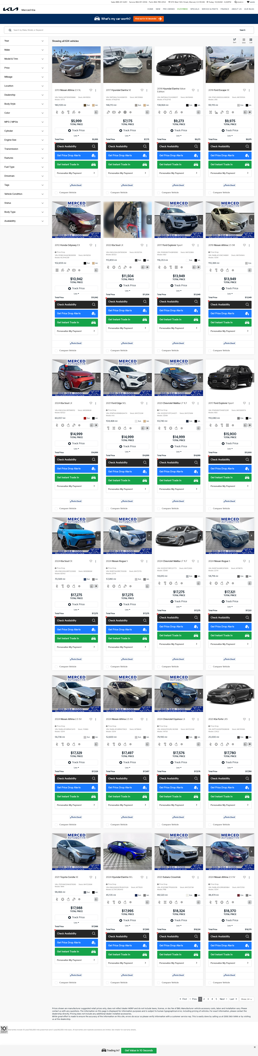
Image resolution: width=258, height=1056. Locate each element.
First (184, 999)
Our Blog (249, 9)
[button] (98, 64)
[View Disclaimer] (79, 112)
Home (150, 9)
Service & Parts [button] (210, 9)
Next (223, 999)
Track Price (78, 130)
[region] (76, 139)
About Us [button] (236, 9)
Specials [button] (194, 9)
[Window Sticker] (250, 112)
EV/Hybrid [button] (182, 9)
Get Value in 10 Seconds (139, 1050)
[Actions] (95, 90)
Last (233, 999)
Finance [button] (225, 9)
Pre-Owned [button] (169, 9)
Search (242, 30)
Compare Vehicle (67, 192)
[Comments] (96, 112)
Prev (194, 999)
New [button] (158, 9)
